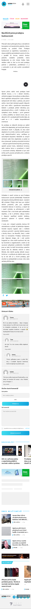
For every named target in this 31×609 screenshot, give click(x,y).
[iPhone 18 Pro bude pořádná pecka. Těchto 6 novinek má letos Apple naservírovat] (12, 572)
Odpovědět (6, 334)
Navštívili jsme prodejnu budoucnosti (13, 34)
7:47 (14, 319)
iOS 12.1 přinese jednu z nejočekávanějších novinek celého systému (11, 461)
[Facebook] (14, 597)
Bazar (17, 19)
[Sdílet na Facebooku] (3, 296)
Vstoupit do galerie (14, 190)
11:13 (14, 373)
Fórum (12, 19)
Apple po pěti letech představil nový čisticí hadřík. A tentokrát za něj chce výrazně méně (20, 530)
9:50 (14, 341)
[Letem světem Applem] (9, 4)
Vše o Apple (16, 522)
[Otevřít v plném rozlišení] (15, 271)
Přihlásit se (15, 404)
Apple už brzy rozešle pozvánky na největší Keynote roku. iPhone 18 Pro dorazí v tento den (20, 543)
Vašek (12, 372)
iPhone (15, 547)
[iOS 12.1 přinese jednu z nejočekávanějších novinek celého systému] (12, 451)
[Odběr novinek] (23, 4)
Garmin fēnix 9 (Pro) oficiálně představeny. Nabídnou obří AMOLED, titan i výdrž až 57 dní (19, 517)
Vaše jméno (5, 391)
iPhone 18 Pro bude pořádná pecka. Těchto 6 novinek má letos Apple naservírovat (11, 582)
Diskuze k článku (7, 311)
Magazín (5, 19)
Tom (11, 340)
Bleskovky (24, 19)
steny (13, 355)
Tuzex (12, 318)
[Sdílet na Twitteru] (7, 296)
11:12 (16, 356)
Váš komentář (5, 407)
